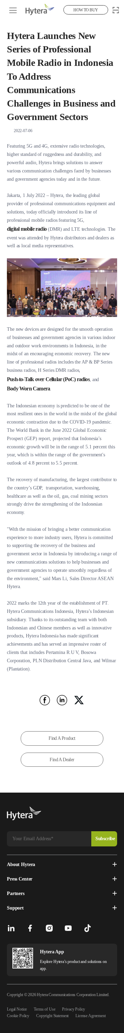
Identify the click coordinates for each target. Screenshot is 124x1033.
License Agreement (90, 1015)
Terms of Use (44, 1009)
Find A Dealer (62, 759)
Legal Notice (17, 1009)
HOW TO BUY (85, 10)
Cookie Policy (18, 1015)
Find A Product (62, 738)
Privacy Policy (73, 1009)
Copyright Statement (52, 1015)
